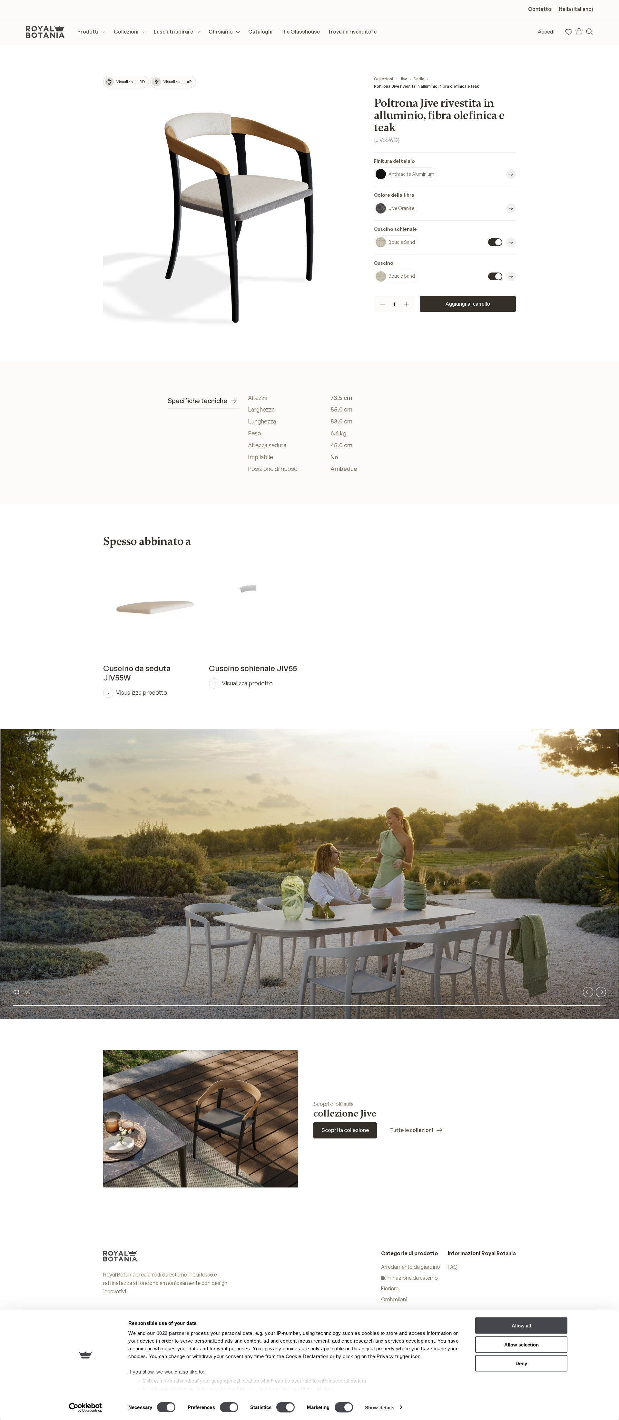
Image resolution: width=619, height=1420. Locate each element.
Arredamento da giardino (410, 1267)
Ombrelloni (394, 1299)
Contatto (539, 9)
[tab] (203, 401)
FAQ (452, 1267)
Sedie (419, 78)
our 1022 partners (168, 1333)
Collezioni (383, 78)
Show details (379, 1407)
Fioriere (389, 1288)
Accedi (546, 31)
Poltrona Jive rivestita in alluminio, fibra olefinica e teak (426, 86)
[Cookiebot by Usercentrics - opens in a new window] (85, 1407)
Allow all (521, 1325)
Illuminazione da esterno (409, 1278)
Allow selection (521, 1344)
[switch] (229, 1407)
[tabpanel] (349, 433)
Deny (521, 1363)
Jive (403, 78)
